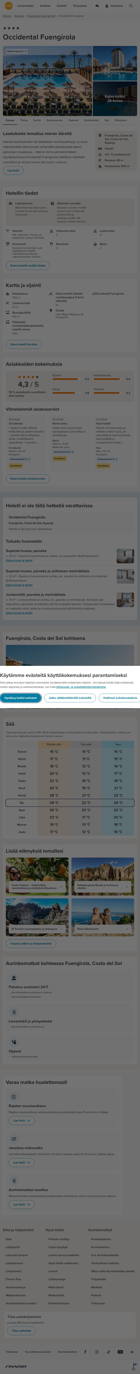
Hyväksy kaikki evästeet (21, 698)
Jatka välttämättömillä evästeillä (70, 698)
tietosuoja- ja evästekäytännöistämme (81, 687)
